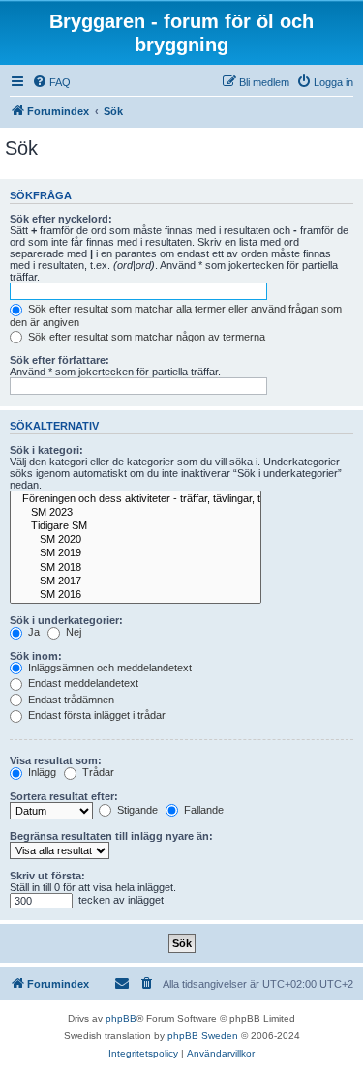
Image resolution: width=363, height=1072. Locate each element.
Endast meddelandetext (81, 683)
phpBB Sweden (202, 1035)
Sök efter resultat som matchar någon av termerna (145, 336)
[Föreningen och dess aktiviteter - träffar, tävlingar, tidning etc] (135, 499)
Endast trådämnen (69, 699)
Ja (32, 632)
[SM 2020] (135, 540)
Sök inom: (36, 656)
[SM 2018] (135, 568)
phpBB (121, 1018)
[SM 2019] (135, 553)
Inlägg (40, 772)
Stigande (136, 810)
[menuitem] (51, 82)
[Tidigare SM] (135, 526)
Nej (72, 632)
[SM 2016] (135, 595)
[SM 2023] (135, 513)
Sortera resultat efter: (64, 796)
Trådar (96, 772)
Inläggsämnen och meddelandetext (108, 667)
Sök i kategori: (46, 450)
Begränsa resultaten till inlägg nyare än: (111, 836)
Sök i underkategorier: (66, 620)
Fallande (202, 810)
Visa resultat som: (56, 760)
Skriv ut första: (47, 875)
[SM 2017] (135, 581)
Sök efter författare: (59, 360)
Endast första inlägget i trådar (95, 715)
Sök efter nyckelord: (61, 218)
